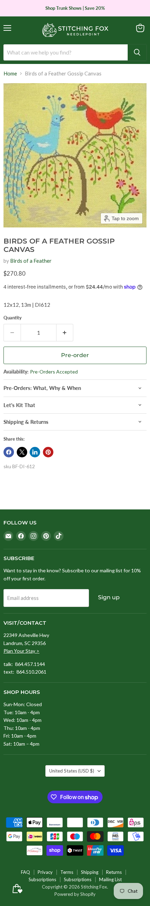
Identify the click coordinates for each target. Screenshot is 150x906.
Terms (66, 872)
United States (71, 771)
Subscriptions (42, 879)
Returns (114, 872)
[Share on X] (22, 452)
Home (10, 74)
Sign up (109, 597)
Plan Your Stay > (21, 651)
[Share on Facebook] (8, 452)
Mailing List (110, 879)
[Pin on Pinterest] (48, 452)
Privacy (45, 872)
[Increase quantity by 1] (65, 332)
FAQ (25, 872)
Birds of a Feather (31, 261)
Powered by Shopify (75, 894)
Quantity (12, 317)
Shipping (89, 872)
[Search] (137, 52)
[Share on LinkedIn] (35, 452)
